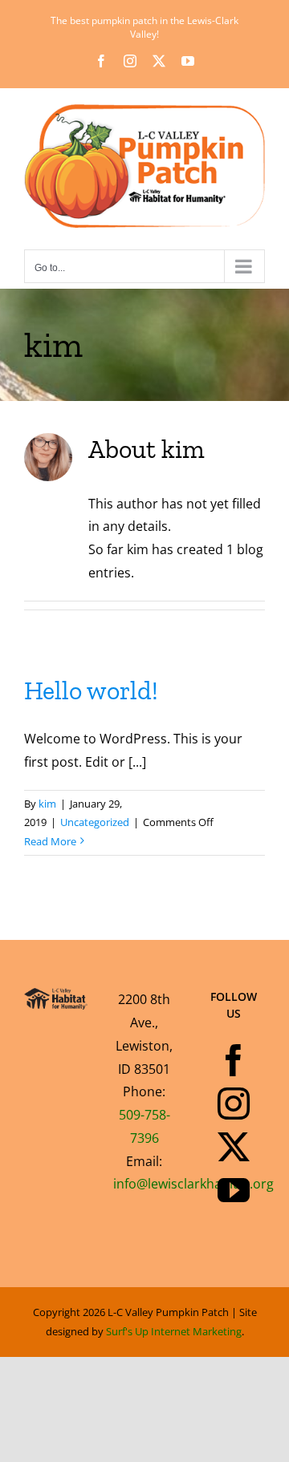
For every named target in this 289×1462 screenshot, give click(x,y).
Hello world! (91, 690)
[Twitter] (234, 1147)
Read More (50, 841)
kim (47, 803)
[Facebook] (234, 1060)
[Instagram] (234, 1103)
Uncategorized (94, 822)
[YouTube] (234, 1190)
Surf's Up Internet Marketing (174, 1331)
